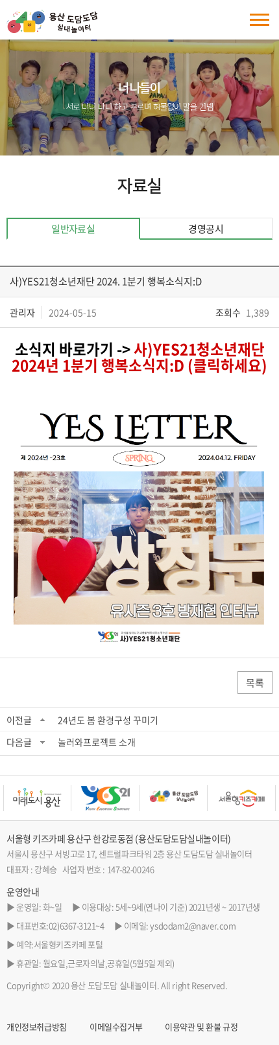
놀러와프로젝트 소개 (97, 741)
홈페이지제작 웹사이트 (45, 1000)
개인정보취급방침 (36, 1026)
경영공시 (205, 229)
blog (92, 1000)
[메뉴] (259, 20)
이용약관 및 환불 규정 (201, 1026)
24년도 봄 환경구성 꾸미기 (108, 719)
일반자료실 (73, 229)
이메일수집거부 (116, 1026)
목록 (255, 683)
